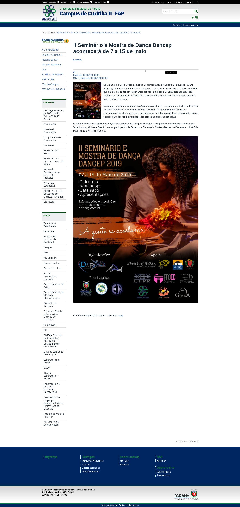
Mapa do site (163, 475)
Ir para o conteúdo (50, 2)
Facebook (124, 464)
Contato (176, 25)
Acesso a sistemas (91, 468)
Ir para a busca (84, 2)
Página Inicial (63, 33)
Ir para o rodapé (101, 2)
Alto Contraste (175, 2)
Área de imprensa (90, 471)
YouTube (196, 17)
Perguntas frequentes (93, 460)
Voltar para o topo (188, 441)
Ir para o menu (67, 2)
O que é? (161, 460)
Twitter (192, 17)
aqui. (121, 315)
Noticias (74, 33)
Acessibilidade (158, 2)
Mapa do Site (192, 2)
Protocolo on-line (190, 25)
